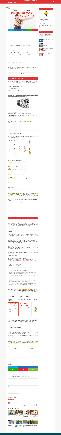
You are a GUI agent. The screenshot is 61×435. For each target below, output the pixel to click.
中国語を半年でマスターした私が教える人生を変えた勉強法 (22, 260)
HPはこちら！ (20, 231)
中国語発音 (10, 364)
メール (9, 389)
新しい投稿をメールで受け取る (12, 397)
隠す (23, 73)
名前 (8, 386)
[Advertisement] (23, 38)
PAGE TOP (59, 421)
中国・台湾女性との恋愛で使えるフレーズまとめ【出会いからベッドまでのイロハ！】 (48, 35)
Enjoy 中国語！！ (13, 2)
